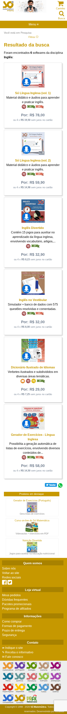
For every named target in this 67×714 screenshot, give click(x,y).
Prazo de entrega (13, 630)
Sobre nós (9, 568)
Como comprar (12, 621)
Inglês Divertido (33, 227)
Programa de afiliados (16, 608)
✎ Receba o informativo (17, 652)
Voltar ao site (10, 573)
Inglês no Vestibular (33, 300)
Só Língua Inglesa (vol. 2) (33, 160)
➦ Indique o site (12, 647)
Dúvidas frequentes (15, 599)
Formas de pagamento (17, 626)
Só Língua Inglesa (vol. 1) (33, 93)
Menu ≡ (33, 24)
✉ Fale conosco (12, 656)
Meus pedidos (11, 595)
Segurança (9, 635)
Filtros (32, 37)
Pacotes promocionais (16, 604)
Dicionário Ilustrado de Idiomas (33, 367)
